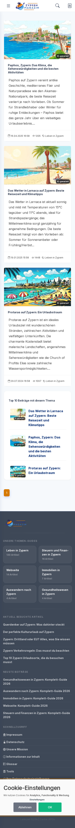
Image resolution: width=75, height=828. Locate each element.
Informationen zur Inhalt (23, 756)
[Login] (69, 6)
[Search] (57, 5)
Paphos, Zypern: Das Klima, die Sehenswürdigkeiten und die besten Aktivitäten (33, 69)
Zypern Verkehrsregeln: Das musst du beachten (36, 650)
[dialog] (37, 797)
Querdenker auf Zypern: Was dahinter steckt (33, 624)
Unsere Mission (17, 749)
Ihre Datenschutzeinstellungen (27, 778)
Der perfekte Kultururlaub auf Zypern (28, 632)
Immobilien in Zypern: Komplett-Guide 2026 (33, 698)
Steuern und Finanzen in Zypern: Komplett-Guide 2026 (36, 715)
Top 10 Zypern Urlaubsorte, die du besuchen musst (33, 660)
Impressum (14, 734)
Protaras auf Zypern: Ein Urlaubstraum (35, 312)
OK (50, 807)
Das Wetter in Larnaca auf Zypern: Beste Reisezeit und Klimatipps (36, 192)
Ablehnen (25, 807)
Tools (10, 771)
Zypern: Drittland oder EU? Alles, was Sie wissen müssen (36, 641)
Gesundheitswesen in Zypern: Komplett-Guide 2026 (35, 681)
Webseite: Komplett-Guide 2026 (25, 705)
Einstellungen (37, 799)
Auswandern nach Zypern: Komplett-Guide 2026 (36, 691)
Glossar (11, 764)
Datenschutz (15, 742)
